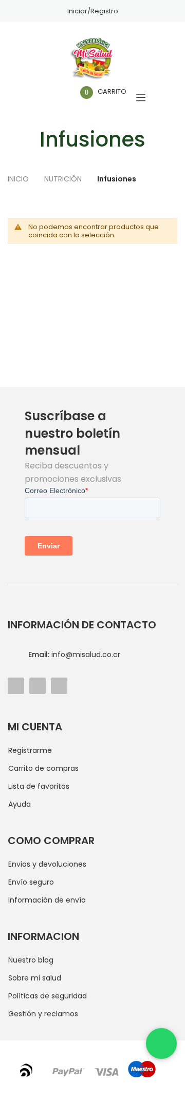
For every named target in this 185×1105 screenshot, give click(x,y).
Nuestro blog (30, 960)
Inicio (19, 179)
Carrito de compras (43, 768)
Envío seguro (31, 882)
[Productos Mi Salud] (92, 59)
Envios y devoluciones (47, 864)
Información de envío (47, 900)
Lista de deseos (56, 98)
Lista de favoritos (38, 786)
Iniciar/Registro (92, 11)
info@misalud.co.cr (74, 654)
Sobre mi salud (34, 978)
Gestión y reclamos (43, 1014)
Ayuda (19, 804)
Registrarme (30, 750)
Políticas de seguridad (47, 996)
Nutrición (64, 179)
